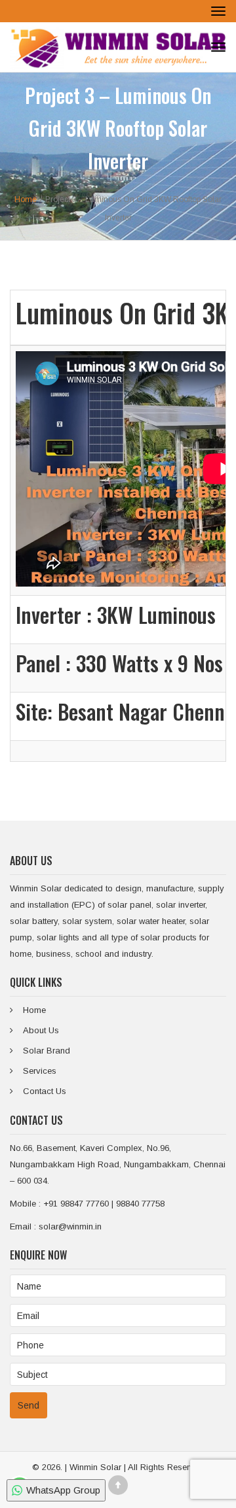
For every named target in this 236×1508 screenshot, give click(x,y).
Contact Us (44, 1091)
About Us (41, 1030)
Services (39, 1071)
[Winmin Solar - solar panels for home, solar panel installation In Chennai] (118, 47)
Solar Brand (46, 1050)
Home (34, 1010)
